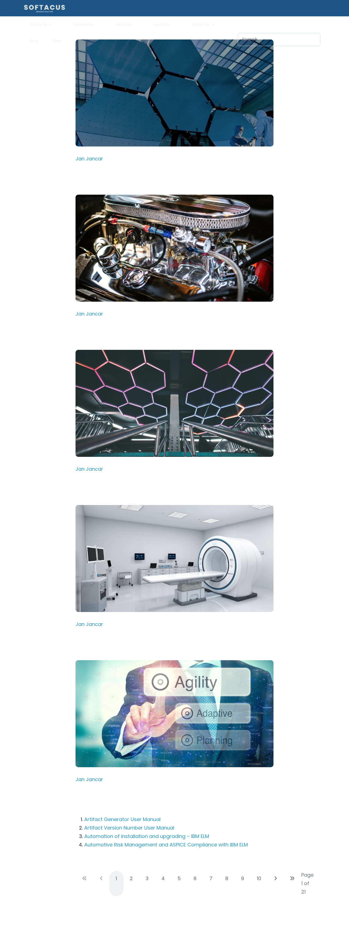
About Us (200, 24)
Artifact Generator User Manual (122, 819)
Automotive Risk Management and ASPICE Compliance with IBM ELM (166, 844)
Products (38, 24)
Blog (34, 41)
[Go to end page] (292, 878)
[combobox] (279, 39)
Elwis (57, 41)
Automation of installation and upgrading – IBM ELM (146, 836)
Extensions (84, 24)
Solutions (161, 24)
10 (259, 878)
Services (123, 24)
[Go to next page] (275, 878)
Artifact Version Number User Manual (129, 827)
